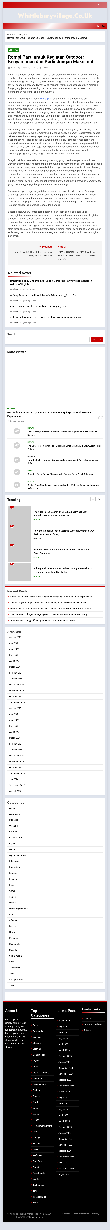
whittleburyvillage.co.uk (55, 15)
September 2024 (17, 773)
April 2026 (14, 661)
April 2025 (14, 732)
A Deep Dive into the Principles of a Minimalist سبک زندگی (43, 295)
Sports (12, 961)
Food (11, 885)
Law (11, 914)
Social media (15, 956)
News (12, 932)
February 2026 (16, 673)
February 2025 (16, 744)
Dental (12, 849)
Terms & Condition (93, 1024)
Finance (13, 879)
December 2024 (16, 755)
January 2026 (15, 678)
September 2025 (17, 702)
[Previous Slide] (99, 5)
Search (11, 334)
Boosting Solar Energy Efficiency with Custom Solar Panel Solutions (60, 474)
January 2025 (15, 749)
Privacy (87, 1030)
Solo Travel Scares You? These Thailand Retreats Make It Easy (46, 317)
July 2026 (13, 643)
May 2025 (13, 726)
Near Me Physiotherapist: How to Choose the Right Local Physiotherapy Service (48, 602)
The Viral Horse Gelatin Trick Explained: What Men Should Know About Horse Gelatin (50, 608)
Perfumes (13, 938)
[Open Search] (98, 26)
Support (88, 1018)
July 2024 (13, 779)
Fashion (31, 456)
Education (14, 861)
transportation (16, 979)
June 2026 (14, 649)
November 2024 (16, 761)
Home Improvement (18, 908)
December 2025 (16, 684)
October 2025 (15, 696)
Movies (12, 926)
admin (14, 67)
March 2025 (14, 738)
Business (11, 408)
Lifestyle (13, 49)
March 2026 (14, 667)
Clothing (13, 831)
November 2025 (16, 690)
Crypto (12, 843)
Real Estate (14, 944)
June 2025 (14, 720)
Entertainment (16, 867)
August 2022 (15, 791)
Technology (14, 967)
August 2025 (15, 708)
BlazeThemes (35, 1217)
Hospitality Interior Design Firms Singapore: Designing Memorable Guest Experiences (51, 596)
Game (12, 891)
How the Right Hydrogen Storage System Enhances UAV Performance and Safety (48, 614)
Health (31, 428)
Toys (11, 973)
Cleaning (13, 826)
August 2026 (15, 637)
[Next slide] (103, 5)
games (12, 897)
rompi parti (46, 98)
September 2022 (17, 785)
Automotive (14, 814)
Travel (12, 985)
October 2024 (15, 767)
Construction (15, 837)
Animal (12, 808)
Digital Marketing (17, 855)
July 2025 (13, 714)
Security (13, 950)
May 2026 (13, 655)
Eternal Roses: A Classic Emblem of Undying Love (38, 306)
